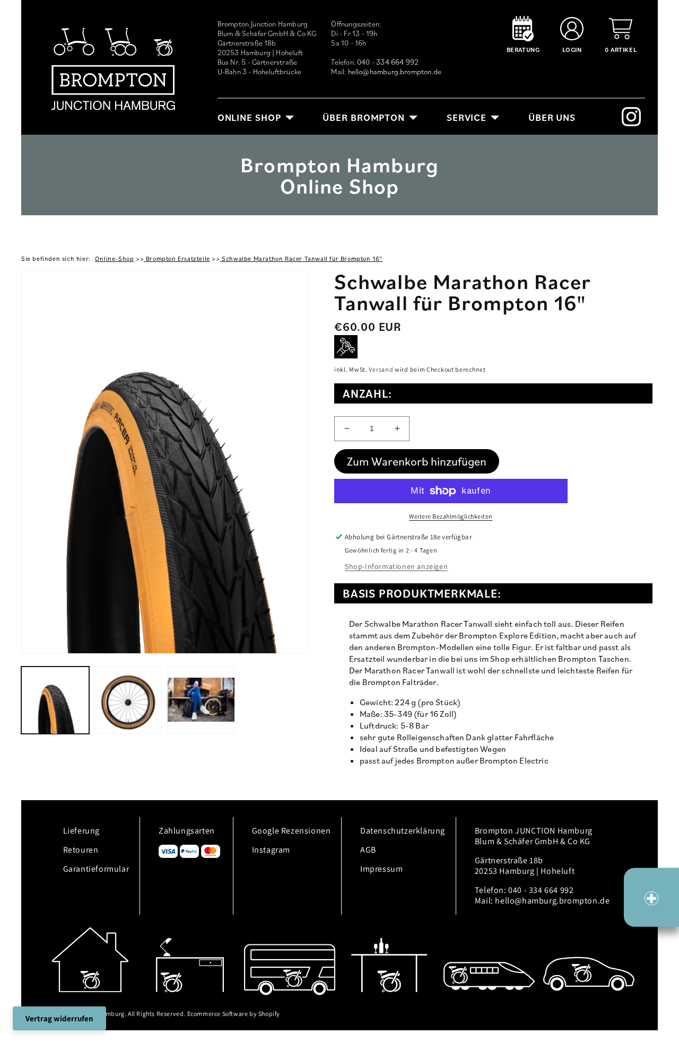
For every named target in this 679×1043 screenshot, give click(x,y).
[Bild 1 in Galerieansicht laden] (55, 700)
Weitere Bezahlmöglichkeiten (451, 516)
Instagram (271, 849)
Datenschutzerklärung (402, 830)
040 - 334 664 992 (388, 62)
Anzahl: (367, 393)
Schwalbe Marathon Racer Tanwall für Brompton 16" (301, 258)
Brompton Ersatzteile (177, 258)
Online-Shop (114, 258)
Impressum (381, 868)
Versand (381, 369)
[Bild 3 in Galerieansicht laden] (201, 700)
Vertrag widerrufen (59, 1018)
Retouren (81, 849)
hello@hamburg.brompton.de (395, 71)
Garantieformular (96, 868)
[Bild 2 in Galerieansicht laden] (128, 700)
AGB (368, 849)
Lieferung (81, 830)
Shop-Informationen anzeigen (396, 566)
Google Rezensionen (291, 830)
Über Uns (552, 117)
